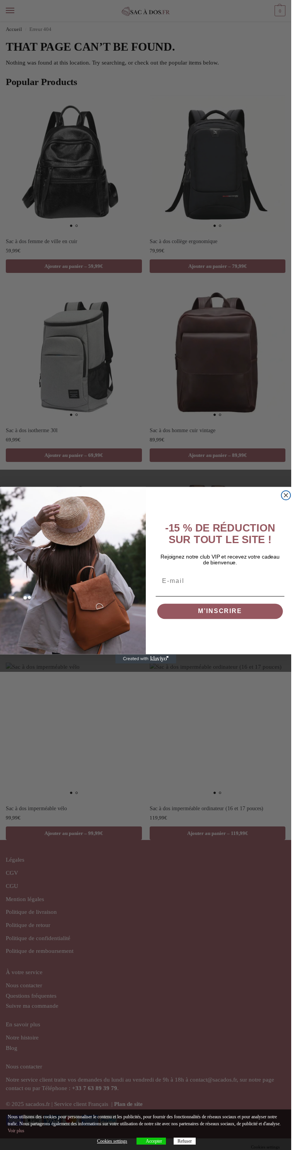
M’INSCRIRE (220, 611)
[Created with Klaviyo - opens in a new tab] (145, 658)
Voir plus (16, 1130)
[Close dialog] (285, 495)
